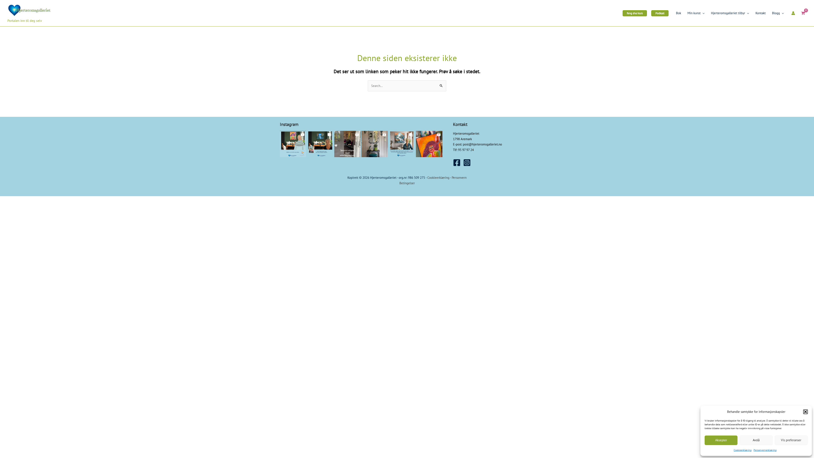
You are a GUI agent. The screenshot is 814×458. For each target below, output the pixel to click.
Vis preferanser (791, 440)
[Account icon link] (793, 13)
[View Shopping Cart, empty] (803, 13)
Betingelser (407, 183)
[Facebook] (457, 162)
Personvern (459, 178)
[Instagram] (467, 162)
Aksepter (721, 440)
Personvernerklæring (765, 450)
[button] (805, 412)
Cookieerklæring (742, 450)
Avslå (756, 440)
